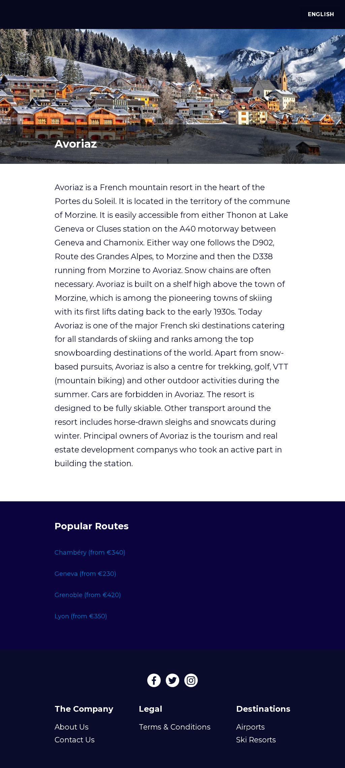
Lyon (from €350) (81, 616)
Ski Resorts (256, 739)
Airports (250, 726)
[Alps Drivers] (14, 13)
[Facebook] (154, 682)
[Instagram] (191, 682)
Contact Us (75, 739)
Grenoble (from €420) (88, 595)
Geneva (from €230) (85, 574)
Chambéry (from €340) (90, 552)
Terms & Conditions (175, 726)
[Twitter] (173, 682)
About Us (72, 726)
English (321, 14)
